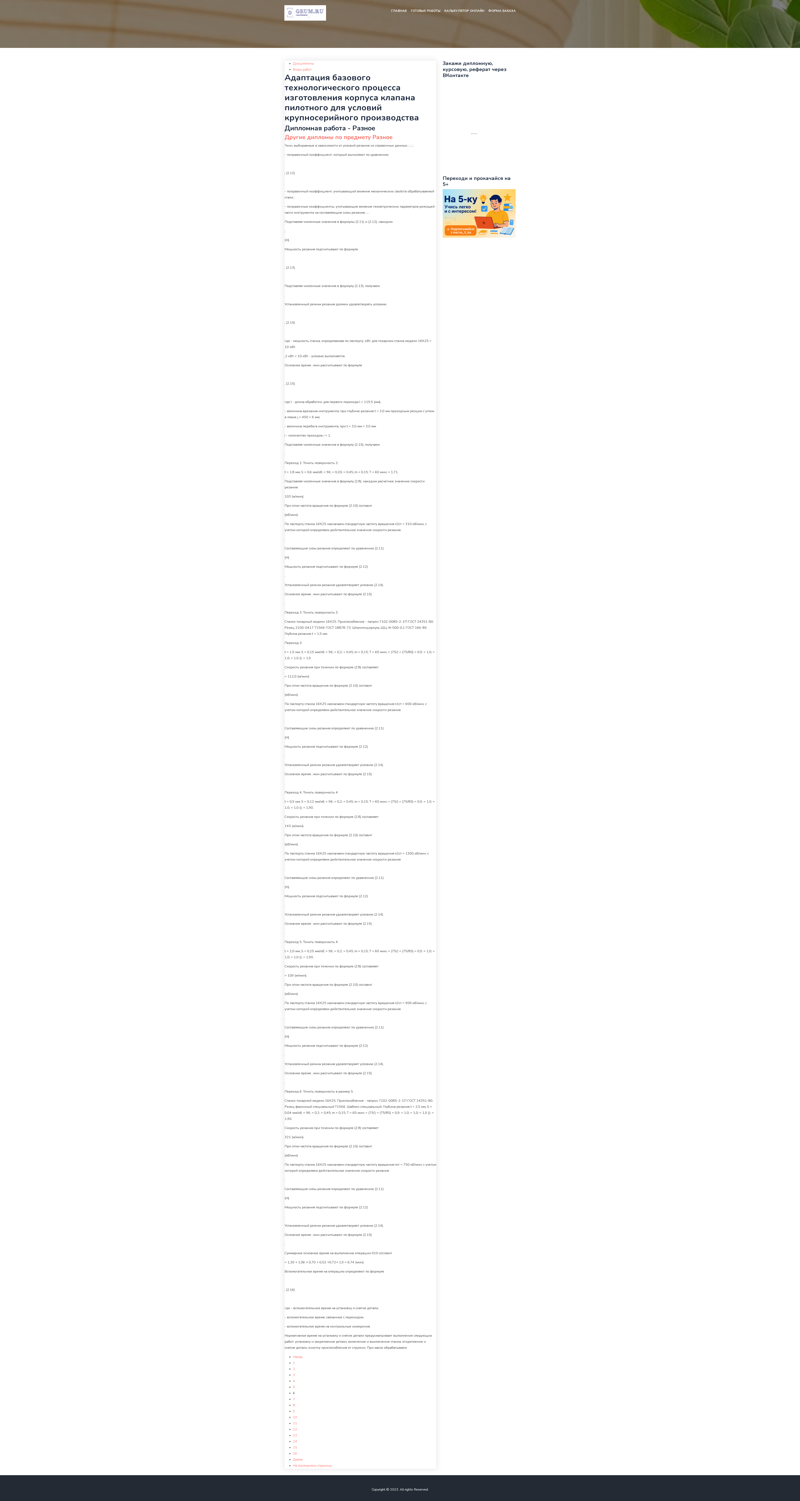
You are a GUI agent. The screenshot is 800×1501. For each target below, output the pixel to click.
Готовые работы (425, 11)
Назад (297, 1357)
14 (295, 1441)
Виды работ (302, 69)
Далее (298, 1459)
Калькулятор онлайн (464, 11)
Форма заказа (502, 11)
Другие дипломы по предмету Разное (338, 137)
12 (295, 1429)
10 (295, 1417)
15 (295, 1447)
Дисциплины (303, 63)
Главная (399, 11)
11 (295, 1423)
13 (295, 1435)
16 (295, 1453)
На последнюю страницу (312, 1465)
